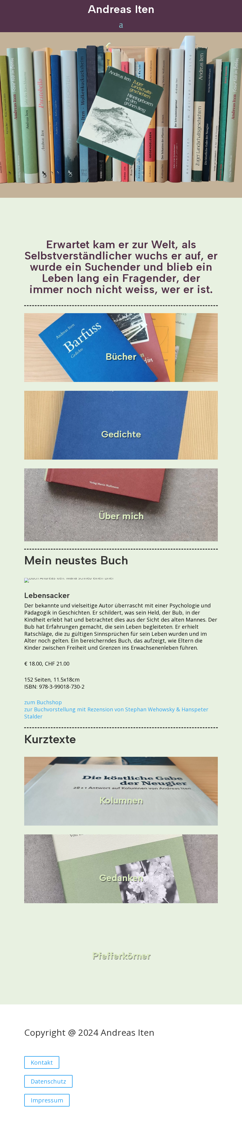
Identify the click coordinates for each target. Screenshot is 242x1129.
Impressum (47, 1100)
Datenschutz (48, 1081)
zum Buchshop (43, 702)
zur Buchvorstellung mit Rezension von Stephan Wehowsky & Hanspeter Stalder (116, 713)
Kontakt (42, 1062)
